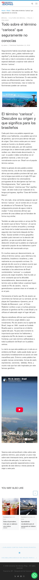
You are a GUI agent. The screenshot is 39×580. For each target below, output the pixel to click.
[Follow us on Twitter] (18, 576)
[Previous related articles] (30, 493)
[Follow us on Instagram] (23, 576)
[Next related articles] (35, 493)
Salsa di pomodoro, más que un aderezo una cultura (10, 523)
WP (12, 571)
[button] (34, 575)
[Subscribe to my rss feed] (15, 576)
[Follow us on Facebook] (21, 576)
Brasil (8, 10)
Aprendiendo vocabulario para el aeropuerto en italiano (28, 523)
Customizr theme (31, 571)
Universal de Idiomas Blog (18, 566)
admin (6, 45)
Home (3, 10)
